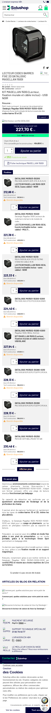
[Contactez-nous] (48, 1)
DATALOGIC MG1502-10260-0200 (30, 330)
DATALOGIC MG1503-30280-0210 (30, 369)
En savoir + (43, 117)
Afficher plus (25, 469)
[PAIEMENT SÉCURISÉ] (21, 624)
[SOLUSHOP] (17, 7)
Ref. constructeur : (8, 89)
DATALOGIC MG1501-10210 (27, 256)
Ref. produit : (6, 87)
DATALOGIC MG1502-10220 (27, 214)
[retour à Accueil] (3, 21)
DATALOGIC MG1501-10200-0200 (30, 298)
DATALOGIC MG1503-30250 (27, 436)
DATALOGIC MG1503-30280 (27, 403)
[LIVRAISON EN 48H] (16, 641)
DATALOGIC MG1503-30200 (27, 178)
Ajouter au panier (29, 207)
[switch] (44, 708)
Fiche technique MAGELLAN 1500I (27, 163)
